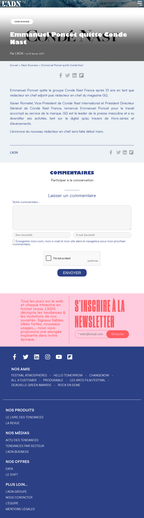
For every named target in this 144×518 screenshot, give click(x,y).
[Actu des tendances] (11, 4)
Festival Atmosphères (29, 375)
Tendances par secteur (25, 446)
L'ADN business (17, 452)
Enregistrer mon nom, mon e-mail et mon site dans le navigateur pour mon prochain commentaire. (69, 242)
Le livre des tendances (25, 417)
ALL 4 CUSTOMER (24, 380)
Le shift (12, 474)
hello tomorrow (68, 375)
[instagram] (47, 358)
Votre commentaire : (26, 202)
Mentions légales (20, 509)
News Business (22, 21)
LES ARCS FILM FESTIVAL (87, 380)
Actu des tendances (22, 440)
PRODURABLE (53, 380)
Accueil (14, 65)
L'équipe (12, 503)
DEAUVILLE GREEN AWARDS (31, 385)
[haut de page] (137, 513)
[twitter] (67, 77)
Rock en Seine (69, 385)
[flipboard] (81, 77)
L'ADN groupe (16, 491)
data (9, 469)
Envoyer (72, 273)
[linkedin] (74, 77)
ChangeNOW (99, 375)
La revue (13, 423)
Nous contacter (19, 497)
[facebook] (60, 77)
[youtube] (59, 358)
